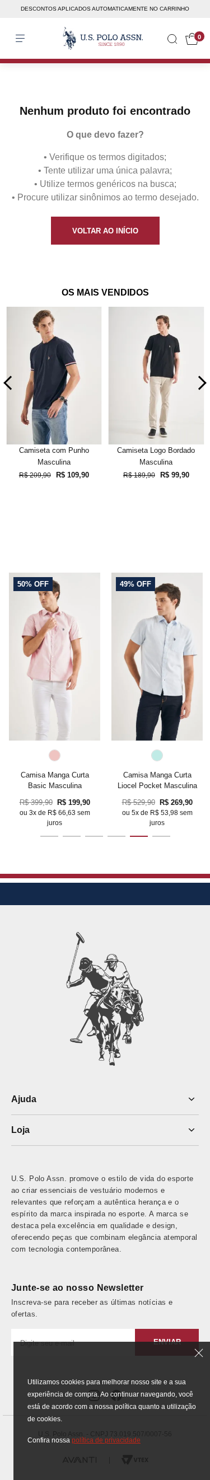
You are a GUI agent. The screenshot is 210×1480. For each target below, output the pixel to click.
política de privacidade (106, 1440)
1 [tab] (49, 836)
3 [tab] (94, 836)
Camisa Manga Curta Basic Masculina (54, 780)
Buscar (17, 27)
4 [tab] (116, 836)
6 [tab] (161, 836)
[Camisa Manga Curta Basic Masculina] (54, 657)
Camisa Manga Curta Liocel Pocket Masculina (157, 780)
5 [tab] (139, 836)
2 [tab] (72, 836)
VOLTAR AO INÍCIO (105, 231)
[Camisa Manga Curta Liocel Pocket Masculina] (156, 657)
